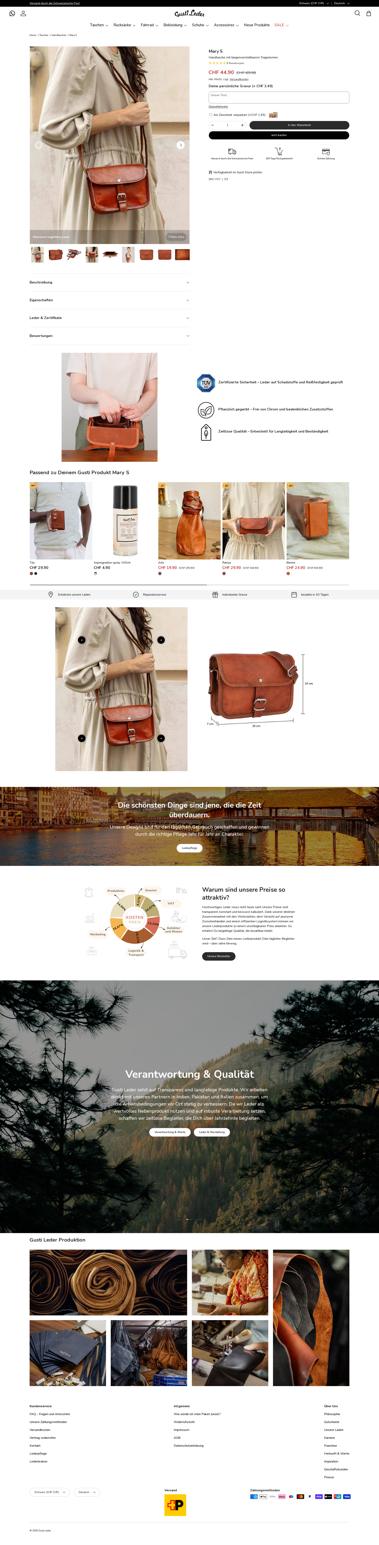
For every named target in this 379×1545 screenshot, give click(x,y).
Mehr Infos (177, 237)
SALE (279, 25)
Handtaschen (59, 35)
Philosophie (332, 1414)
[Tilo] (61, 520)
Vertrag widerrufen (43, 1438)
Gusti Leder (44, 1530)
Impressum (181, 1430)
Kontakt (35, 1446)
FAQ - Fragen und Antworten (50, 1414)
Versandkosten (239, 79)
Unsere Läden (333, 1430)
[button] (12, 13)
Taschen (97, 25)
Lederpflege (189, 848)
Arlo (161, 563)
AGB (177, 1438)
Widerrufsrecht (184, 1422)
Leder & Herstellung (212, 1132)
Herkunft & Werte (336, 1453)
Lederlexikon (38, 1461)
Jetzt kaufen (279, 135)
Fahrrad (147, 25)
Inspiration (331, 1461)
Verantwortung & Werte (170, 1132)
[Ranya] (253, 520)
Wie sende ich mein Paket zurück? (197, 1414)
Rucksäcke (122, 25)
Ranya (226, 563)
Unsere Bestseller (218, 956)
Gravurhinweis (218, 106)
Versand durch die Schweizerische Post (55, 3)
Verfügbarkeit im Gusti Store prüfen (237, 172)
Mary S (73, 35)
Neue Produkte (257, 25)
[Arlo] (189, 520)
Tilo (32, 563)
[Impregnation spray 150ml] (125, 520)
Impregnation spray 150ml (112, 563)
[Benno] (317, 520)
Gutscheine (331, 1422)
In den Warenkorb (299, 125)
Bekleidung (172, 25)
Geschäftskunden (336, 1469)
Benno (290, 563)
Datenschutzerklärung (189, 1446)
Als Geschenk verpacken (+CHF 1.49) (239, 115)
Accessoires (224, 25)
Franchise (330, 1446)
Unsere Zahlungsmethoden (48, 1422)
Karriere (329, 1438)
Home (33, 35)
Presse (329, 1477)
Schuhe (198, 25)
